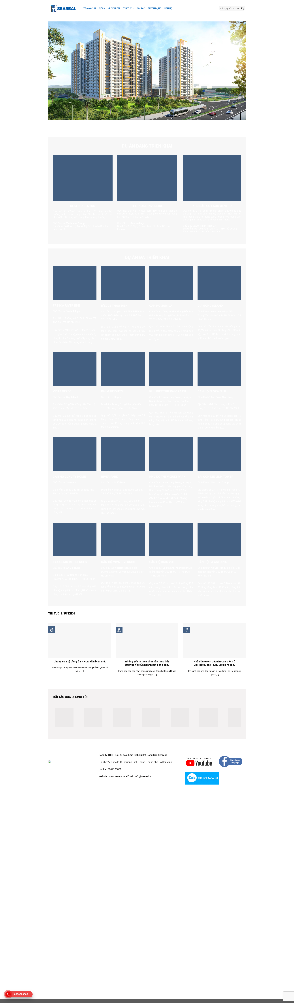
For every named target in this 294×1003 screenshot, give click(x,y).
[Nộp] (242, 8)
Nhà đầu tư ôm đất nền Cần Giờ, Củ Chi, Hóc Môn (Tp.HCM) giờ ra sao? (214, 663)
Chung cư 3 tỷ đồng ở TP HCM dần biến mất (80, 661)
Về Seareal (114, 8)
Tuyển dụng (154, 8)
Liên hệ (168, 8)
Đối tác (141, 8)
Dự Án (102, 8)
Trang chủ (89, 8)
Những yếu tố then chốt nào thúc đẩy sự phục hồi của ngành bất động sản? (147, 663)
